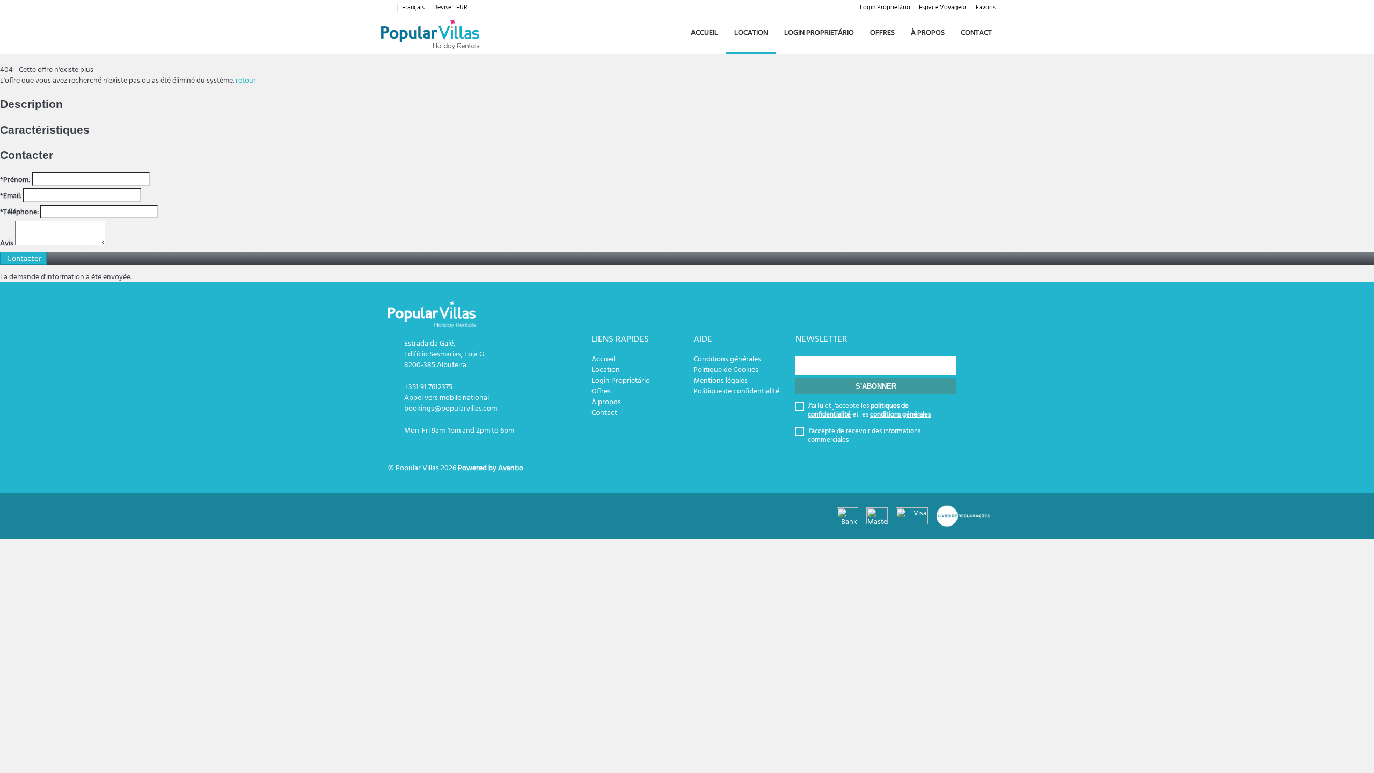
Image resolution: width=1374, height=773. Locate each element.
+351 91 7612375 (428, 387)
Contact (976, 33)
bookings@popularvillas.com (450, 409)
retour (246, 81)
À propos (928, 33)
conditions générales (900, 414)
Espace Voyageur (943, 7)
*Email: (10, 196)
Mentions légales (720, 381)
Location (751, 33)
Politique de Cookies (725, 370)
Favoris (986, 7)
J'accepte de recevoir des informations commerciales (864, 435)
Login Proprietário (885, 7)
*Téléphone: (19, 212)
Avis (6, 243)
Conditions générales (727, 359)
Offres (882, 33)
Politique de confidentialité (736, 391)
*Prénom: (15, 180)
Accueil (704, 33)
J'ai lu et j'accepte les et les (869, 410)
